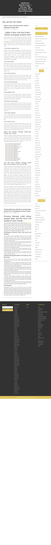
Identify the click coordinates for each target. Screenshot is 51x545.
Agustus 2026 (37, 73)
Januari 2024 (37, 145)
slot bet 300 (29, 222)
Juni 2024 (37, 133)
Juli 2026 (36, 76)
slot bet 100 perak (7, 40)
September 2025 (38, 99)
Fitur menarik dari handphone (40, 210)
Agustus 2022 (16, 378)
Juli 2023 (15, 367)
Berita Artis (37, 208)
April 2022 (15, 383)
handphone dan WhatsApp (40, 219)
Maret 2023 (37, 168)
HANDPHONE (37, 215)
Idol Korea (37, 224)
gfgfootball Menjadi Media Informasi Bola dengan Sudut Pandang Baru (40, 45)
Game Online (37, 212)
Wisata (36, 258)
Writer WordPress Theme (22, 397)
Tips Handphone (38, 254)
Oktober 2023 (16, 362)
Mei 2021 (36, 193)
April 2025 (37, 110)
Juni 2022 (37, 179)
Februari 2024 (37, 142)
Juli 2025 (36, 103)
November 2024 (38, 122)
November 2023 (38, 149)
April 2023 (37, 165)
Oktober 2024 (37, 124)
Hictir (13, 212)
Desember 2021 (38, 188)
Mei (35, 231)
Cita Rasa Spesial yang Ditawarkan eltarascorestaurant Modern (41, 52)
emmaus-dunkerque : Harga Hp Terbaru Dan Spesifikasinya (25, 8)
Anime (36, 203)
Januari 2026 (16, 318)
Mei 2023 (36, 163)
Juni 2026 (37, 78)
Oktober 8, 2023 (7, 212)
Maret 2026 (37, 85)
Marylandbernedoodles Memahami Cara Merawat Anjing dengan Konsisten (41, 38)
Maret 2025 (16, 334)
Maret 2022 (37, 184)
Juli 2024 (36, 131)
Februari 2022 (37, 186)
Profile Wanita (37, 235)
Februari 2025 (37, 115)
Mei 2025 (36, 108)
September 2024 (38, 126)
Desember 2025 (38, 92)
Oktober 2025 (37, 96)
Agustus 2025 (37, 101)
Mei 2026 (36, 80)
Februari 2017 (37, 195)
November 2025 (38, 94)
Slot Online (37, 245)
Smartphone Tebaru (38, 249)
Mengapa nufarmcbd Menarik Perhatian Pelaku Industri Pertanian (40, 63)
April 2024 (37, 138)
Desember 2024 (38, 119)
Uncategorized (37, 256)
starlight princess (41, 341)
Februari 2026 (37, 87)
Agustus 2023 (37, 156)
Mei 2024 (15, 350)
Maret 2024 (37, 140)
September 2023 (38, 154)
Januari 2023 (37, 172)
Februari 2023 (37, 170)
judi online (37, 226)
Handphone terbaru (38, 222)
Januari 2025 (37, 117)
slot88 (36, 247)
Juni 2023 (37, 161)
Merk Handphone (38, 233)
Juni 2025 (15, 329)
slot (35, 240)
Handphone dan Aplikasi (39, 217)
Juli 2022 (36, 177)
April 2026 (15, 313)
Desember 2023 (38, 147)
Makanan (39, 323)
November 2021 (38, 191)
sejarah (36, 238)
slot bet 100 (37, 242)
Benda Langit (40, 308)
